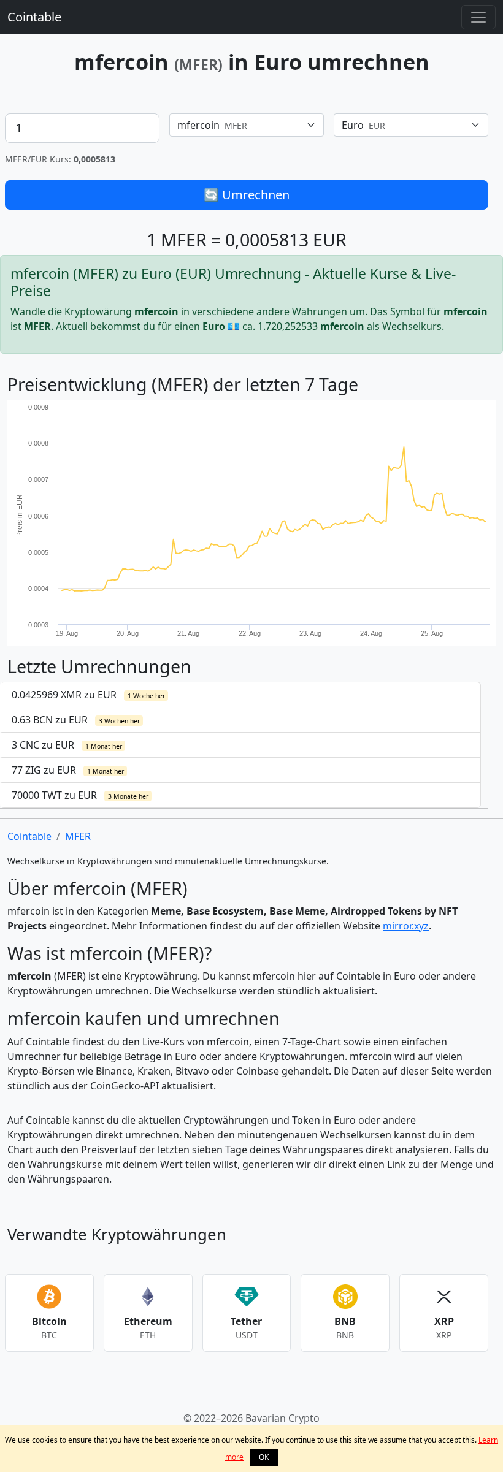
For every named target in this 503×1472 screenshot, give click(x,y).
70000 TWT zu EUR (80, 795)
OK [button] (264, 1457)
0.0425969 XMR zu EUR (88, 694)
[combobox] (246, 125)
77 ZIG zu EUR (68, 770)
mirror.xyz (406, 925)
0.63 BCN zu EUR (76, 719)
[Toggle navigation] (478, 17)
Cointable (34, 17)
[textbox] (239, 125)
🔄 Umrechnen (247, 194)
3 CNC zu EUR (67, 745)
